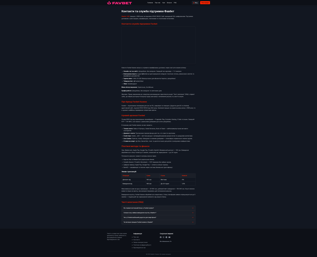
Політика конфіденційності (142, 245)
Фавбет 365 (126, 16)
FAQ (175, 2)
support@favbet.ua (143, 74)
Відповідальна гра (139, 247)
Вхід (196, 2)
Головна (150, 2)
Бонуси (169, 2)
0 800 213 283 (136, 78)
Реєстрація (205, 2)
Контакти (136, 239)
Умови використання (140, 242)
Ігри (163, 2)
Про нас (157, 2)
